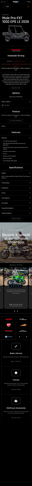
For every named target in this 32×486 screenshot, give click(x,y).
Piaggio (3, 334)
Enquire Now (16, 88)
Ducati (2, 323)
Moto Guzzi (18, 328)
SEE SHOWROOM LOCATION (16, 257)
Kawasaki (3, 328)
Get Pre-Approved (16, 120)
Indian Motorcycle (19, 323)
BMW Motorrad (19, 317)
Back (7, 6)
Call (4, 1)
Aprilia (2, 317)
